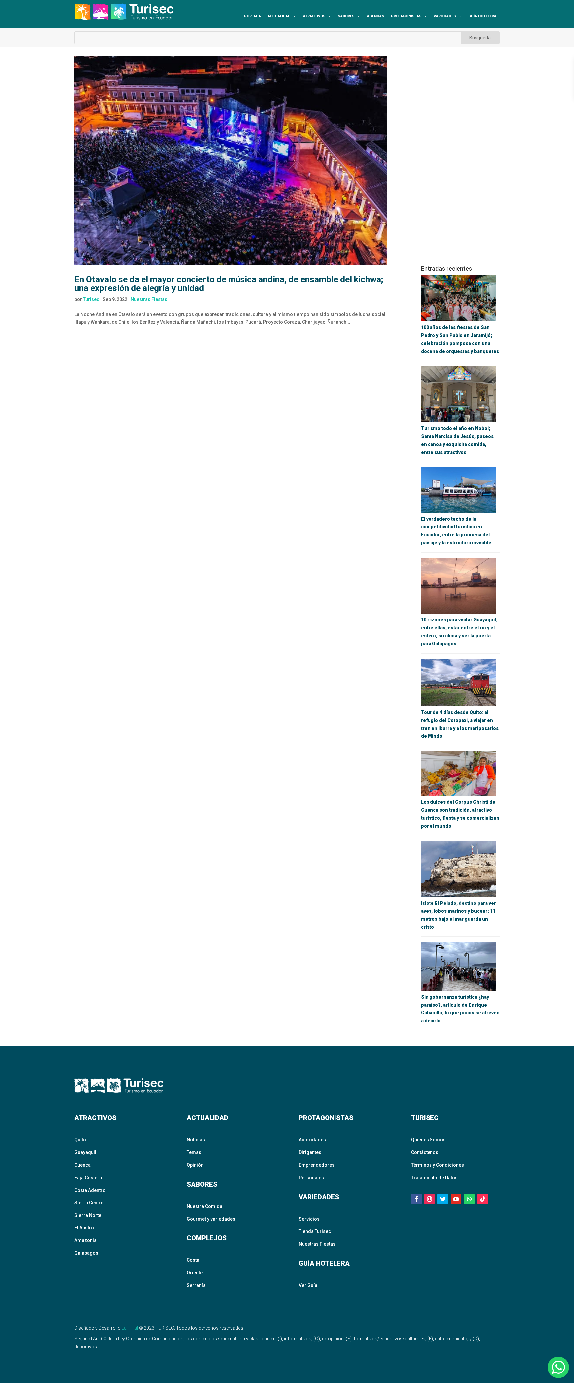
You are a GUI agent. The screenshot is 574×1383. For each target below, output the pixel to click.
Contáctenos (424, 1152)
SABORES (346, 16)
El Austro (84, 1227)
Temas (194, 1152)
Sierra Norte (87, 1215)
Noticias (196, 1139)
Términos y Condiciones (437, 1165)
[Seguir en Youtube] (456, 1199)
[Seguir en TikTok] (482, 1199)
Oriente (195, 1272)
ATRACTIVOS (314, 16)
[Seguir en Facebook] (416, 1199)
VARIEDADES (445, 16)
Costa (193, 1260)
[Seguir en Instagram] (429, 1199)
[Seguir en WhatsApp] (469, 1199)
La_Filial (130, 1327)
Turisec (91, 299)
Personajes (311, 1177)
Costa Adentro (90, 1190)
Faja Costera (88, 1177)
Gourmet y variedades (211, 1219)
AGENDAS (375, 16)
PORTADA (252, 16)
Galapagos (86, 1253)
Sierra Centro (89, 1202)
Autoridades (312, 1139)
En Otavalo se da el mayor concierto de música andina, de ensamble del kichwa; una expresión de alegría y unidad (228, 283)
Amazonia (85, 1240)
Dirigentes (310, 1152)
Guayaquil (85, 1152)
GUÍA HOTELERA (482, 16)
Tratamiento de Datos (434, 1177)
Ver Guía (308, 1285)
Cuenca (82, 1165)
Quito (80, 1139)
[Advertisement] (460, 156)
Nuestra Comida (204, 1206)
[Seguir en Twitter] (442, 1199)
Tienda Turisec (315, 1231)
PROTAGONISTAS (406, 16)
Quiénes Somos (428, 1139)
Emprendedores (317, 1165)
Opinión (195, 1165)
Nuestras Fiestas (149, 299)
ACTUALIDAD (279, 16)
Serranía (196, 1285)
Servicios (309, 1219)
